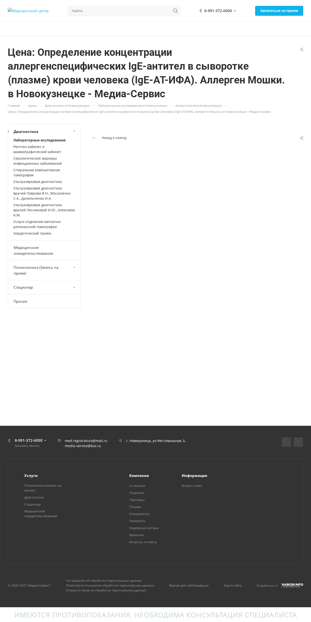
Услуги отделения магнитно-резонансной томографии (37, 224)
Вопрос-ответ (192, 485)
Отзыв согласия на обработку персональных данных (106, 590)
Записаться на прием (279, 10)
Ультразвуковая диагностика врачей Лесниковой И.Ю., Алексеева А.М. (44, 210)
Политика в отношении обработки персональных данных (110, 585)
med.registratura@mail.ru (86, 440)
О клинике (137, 485)
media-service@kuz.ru (83, 445)
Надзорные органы (144, 528)
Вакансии (136, 535)
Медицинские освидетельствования (33, 250)
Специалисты (139, 514)
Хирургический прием (32, 233)
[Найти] (177, 11)
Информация (194, 475)
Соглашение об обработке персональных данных (104, 580)
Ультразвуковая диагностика (37, 181)
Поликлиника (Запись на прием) (36, 270)
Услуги (31, 475)
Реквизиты (137, 521)
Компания (139, 475)
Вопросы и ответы (143, 542)
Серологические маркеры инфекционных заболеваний (37, 161)
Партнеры (137, 500)
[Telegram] (298, 442)
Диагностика (26, 131)
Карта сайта (233, 585)
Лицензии (136, 493)
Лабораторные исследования (39, 140)
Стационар (23, 287)
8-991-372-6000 (218, 10)
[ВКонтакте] (286, 442)
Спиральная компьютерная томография (36, 172)
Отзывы (135, 507)
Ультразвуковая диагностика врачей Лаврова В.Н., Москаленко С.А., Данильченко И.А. (41, 193)
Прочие (20, 301)
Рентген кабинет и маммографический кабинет (37, 149)
